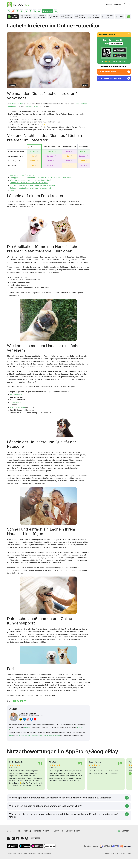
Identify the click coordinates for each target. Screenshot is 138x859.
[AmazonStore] (49, 846)
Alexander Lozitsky (31, 714)
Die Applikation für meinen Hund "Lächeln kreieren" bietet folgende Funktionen (40, 178)
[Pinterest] (26, 838)
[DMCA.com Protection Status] (35, 838)
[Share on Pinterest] (21, 701)
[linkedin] (24, 719)
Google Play (12, 106)
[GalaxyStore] (37, 846)
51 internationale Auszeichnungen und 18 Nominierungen (39, 735)
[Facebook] (17, 838)
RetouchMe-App (16, 104)
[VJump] (125, 846)
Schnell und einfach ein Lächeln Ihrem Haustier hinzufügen (32, 185)
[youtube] (35, 719)
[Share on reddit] (25, 701)
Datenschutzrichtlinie (14, 853)
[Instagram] (8, 838)
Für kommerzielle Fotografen (110, 78)
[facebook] (31, 719)
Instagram (27, 727)
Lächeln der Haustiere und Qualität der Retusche (29, 183)
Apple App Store (81, 104)
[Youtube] (22, 838)
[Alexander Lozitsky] (13, 717)
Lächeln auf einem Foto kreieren (22, 175)
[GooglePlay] (119, 55)
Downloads (59, 831)
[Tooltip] (37, 151)
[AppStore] (119, 50)
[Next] (128, 16)
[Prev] (9, 16)
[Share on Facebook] (14, 701)
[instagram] (27, 719)
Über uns (127, 5)
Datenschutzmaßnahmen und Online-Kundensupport (30, 188)
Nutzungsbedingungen (31, 853)
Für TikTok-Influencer (107, 72)
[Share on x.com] (18, 701)
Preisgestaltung (24, 831)
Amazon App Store (30, 106)
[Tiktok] (13, 838)
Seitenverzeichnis (73, 831)
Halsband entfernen (17, 407)
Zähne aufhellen (16, 394)
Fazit (12, 191)
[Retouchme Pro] (109, 846)
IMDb (11, 735)
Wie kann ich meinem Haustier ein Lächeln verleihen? (30, 180)
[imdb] (20, 719)
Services (108, 5)
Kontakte (117, 5)
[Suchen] (9, 11)
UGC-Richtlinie (46, 853)
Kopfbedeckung (16, 402)
